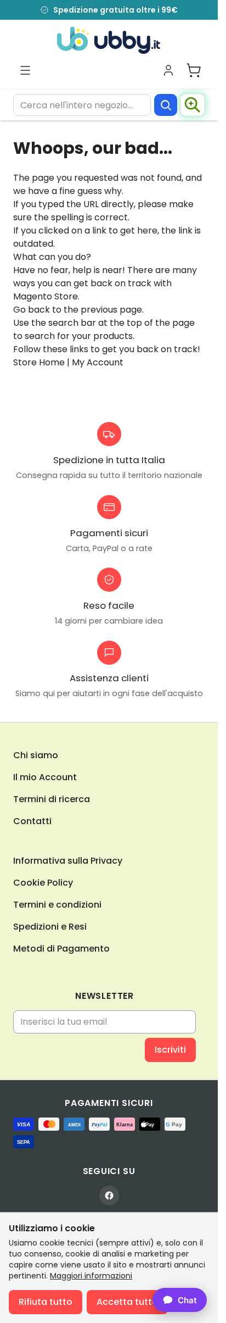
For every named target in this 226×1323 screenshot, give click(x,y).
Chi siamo (35, 755)
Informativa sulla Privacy (67, 860)
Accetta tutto (127, 1302)
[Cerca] (165, 105)
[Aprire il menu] (25, 70)
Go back (31, 309)
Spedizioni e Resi (50, 926)
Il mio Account (45, 777)
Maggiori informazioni (91, 1275)
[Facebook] (109, 1195)
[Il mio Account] (168, 70)
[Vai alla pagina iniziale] (109, 40)
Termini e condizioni (57, 904)
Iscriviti (170, 1049)
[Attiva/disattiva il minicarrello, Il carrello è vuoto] (194, 70)
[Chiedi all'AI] (192, 105)
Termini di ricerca (51, 799)
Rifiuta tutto (45, 1302)
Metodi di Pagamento (61, 948)
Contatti (32, 821)
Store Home (39, 362)
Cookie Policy (43, 882)
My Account (97, 362)
